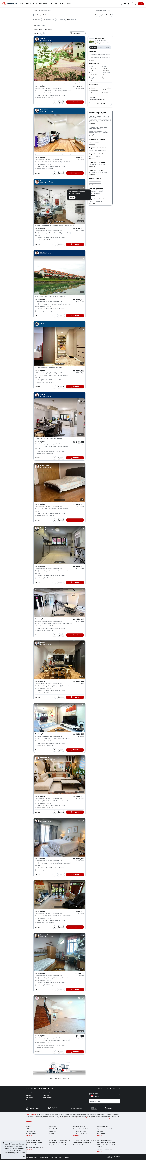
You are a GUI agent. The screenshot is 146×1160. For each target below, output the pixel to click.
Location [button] (100, 47)
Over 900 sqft (101, 164)
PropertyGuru (30, 1126)
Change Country (94, 1093)
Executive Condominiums (87, 1118)
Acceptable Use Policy (32, 1157)
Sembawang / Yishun (95, 183)
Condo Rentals (101, 1133)
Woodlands (99, 201)
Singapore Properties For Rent (105, 1129)
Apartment (103, 120)
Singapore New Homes (33, 1140)
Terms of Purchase (64, 1157)
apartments (71, 1118)
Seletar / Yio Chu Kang (95, 181)
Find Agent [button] (54, 4)
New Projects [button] (43, 4)
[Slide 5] (59, 150)
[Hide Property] (79, 45)
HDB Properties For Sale (79, 1131)
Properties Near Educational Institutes (84, 1140)
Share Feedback (47, 1097)
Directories (52, 1126)
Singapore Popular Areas (104, 1140)
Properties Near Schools (80, 1145)
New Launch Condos (31, 1145)
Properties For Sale (79, 1126)
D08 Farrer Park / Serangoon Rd (105, 1149)
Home (35, 10)
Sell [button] (34, 4)
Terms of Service (43, 1157)
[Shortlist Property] (82, 45)
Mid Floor (98, 156)
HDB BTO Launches (31, 1133)
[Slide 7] (62, 150)
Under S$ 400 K (93, 172)
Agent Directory (53, 1133)
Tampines (91, 201)
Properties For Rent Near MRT (57, 1145)
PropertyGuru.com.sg (31, 1114)
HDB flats (77, 1118)
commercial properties (107, 1118)
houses (97, 1118)
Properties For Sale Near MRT (57, 1142)
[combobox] (65, 15)
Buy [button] (21, 4)
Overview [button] (93, 47)
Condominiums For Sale (80, 1133)
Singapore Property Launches (34, 1142)
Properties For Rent (102, 1126)
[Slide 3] (56, 150)
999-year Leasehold (100, 150)
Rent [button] (27, 4)
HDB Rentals (100, 1131)
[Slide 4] (57, 150)
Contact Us (46, 1093)
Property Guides (30, 1131)
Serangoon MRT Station (95, 191)
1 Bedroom (97, 142)
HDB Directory (53, 1131)
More (68, 4)
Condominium (95, 120)
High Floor (91, 156)
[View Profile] (43, 39)
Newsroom (46, 1095)
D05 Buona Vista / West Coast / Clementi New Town (107, 1145)
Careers (28, 1100)
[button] (34, 25)
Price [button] (107, 47)
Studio (91, 142)
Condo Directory (54, 1129)
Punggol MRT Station (94, 193)
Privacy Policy (21, 1148)
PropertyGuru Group (32, 1093)
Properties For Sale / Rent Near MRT (60, 1140)
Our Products (29, 1097)
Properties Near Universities (81, 1142)
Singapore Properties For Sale (81, 1129)
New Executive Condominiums (34, 1147)
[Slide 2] (56, 614)
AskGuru (28, 1129)
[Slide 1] (54, 292)
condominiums (64, 1118)
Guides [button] (62, 4)
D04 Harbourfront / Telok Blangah (106, 1142)
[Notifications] (135, 3)
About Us (28, 1095)
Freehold (91, 150)
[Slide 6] (61, 150)
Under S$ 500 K (103, 172)
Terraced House (101, 122)
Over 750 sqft (92, 164)
